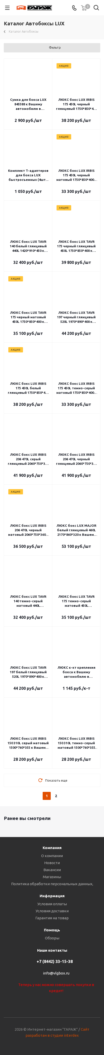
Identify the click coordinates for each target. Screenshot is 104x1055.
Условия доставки (52, 911)
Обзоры (52, 938)
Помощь (52, 930)
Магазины (52, 877)
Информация (52, 896)
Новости (52, 863)
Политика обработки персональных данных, (52, 884)
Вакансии (52, 870)
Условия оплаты (52, 904)
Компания (52, 848)
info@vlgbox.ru (56, 973)
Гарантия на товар (52, 918)
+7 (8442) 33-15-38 (55, 961)
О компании (52, 856)
